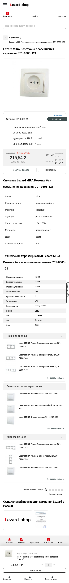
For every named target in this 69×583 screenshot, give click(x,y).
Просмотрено (50, 579)
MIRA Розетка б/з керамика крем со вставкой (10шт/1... (37, 558)
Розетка (38, 315)
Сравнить (7, 579)
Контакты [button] (7, 16)
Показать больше (55, 378)
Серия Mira (14, 38)
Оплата (21, 542)
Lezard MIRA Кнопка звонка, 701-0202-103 (38, 417)
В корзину (50, 170)
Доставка (34, 542)
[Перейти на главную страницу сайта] (24, 5)
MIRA (37, 310)
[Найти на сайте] (63, 26)
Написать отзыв (55, 494)
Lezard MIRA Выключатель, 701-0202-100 (38, 394)
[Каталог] (5, 4)
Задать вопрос (68, 291)
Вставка (38, 320)
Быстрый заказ (21, 170)
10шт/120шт (40, 306)
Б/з (36, 301)
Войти (35, 16)
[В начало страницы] (63, 577)
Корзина (62, 16)
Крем (37, 325)
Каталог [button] (9, 542)
